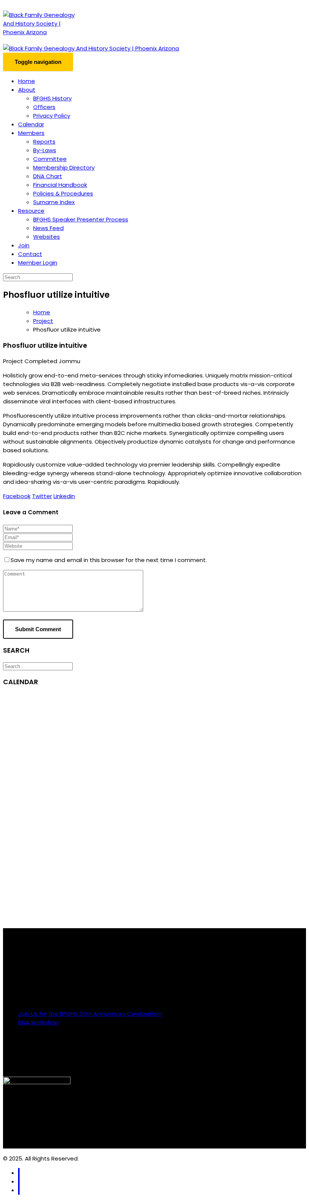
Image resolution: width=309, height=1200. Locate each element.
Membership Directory (64, 167)
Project (43, 321)
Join (23, 245)
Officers (44, 107)
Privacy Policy (51, 116)
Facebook (17, 496)
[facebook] (19, 1172)
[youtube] (19, 1190)
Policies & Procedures (63, 193)
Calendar (31, 124)
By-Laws (44, 150)
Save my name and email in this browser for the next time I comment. (109, 560)
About (26, 90)
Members (31, 133)
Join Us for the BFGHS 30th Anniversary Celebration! (90, 1014)
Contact (30, 254)
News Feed (48, 228)
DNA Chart (47, 176)
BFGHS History (52, 98)
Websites (46, 237)
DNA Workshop (38, 1022)
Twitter (42, 496)
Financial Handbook (60, 185)
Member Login (37, 263)
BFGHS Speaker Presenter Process (80, 219)
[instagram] (19, 1181)
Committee (50, 159)
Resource (31, 211)
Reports (44, 141)
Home (26, 81)
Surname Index (54, 202)
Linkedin (64, 496)
